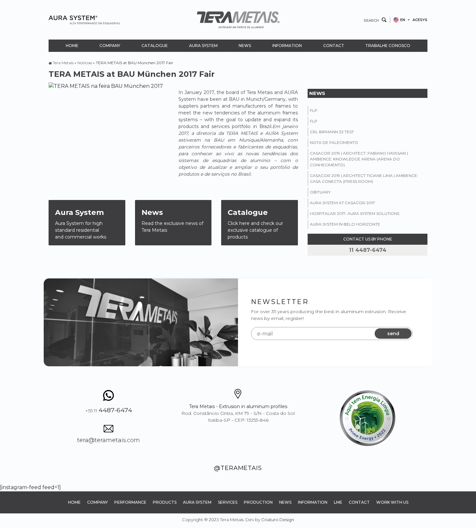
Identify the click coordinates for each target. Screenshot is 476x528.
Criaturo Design (277, 519)
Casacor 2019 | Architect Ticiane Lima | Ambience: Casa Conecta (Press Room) (364, 178)
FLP (313, 110)
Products (164, 502)
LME (338, 502)
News (245, 45)
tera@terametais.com (108, 440)
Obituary (320, 192)
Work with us (392, 502)
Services (227, 502)
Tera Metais (63, 62)
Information (287, 45)
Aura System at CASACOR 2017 (342, 202)
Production (258, 502)
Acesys (420, 20)
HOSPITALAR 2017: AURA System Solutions (354, 213)
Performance (130, 502)
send (393, 333)
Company (109, 45)
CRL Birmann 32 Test (332, 131)
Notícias (84, 62)
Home (72, 45)
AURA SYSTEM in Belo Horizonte (345, 224)
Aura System (203, 45)
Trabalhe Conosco (387, 45)
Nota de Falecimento (334, 142)
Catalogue (155, 45)
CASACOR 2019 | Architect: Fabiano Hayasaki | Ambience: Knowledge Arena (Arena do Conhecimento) (359, 159)
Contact (333, 45)
